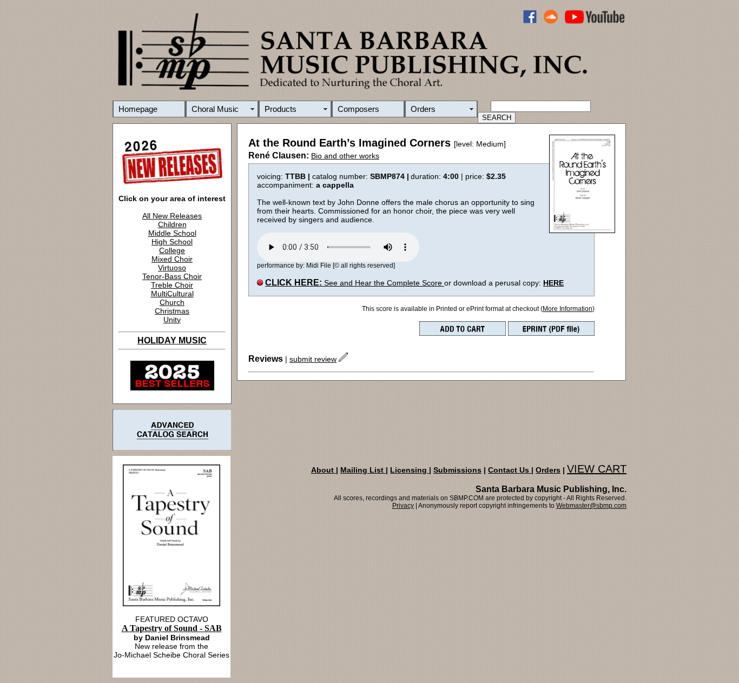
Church (172, 302)
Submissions (457, 470)
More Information (567, 309)
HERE (553, 282)
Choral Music (215, 109)
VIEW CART (596, 469)
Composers (358, 109)
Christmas (172, 311)
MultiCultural (172, 293)
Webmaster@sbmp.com (591, 505)
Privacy (403, 505)
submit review (312, 359)
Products (280, 109)
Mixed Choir (172, 259)
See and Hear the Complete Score (354, 282)
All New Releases (172, 215)
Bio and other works (345, 155)
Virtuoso (172, 267)
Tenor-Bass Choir (172, 276)
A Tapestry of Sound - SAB (172, 628)
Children (172, 224)
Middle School (172, 233)
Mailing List (363, 470)
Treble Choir (172, 285)
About (323, 470)
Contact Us (509, 470)
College (172, 250)
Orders (423, 109)
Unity (172, 319)
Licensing (409, 470)
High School (172, 241)
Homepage (137, 109)
